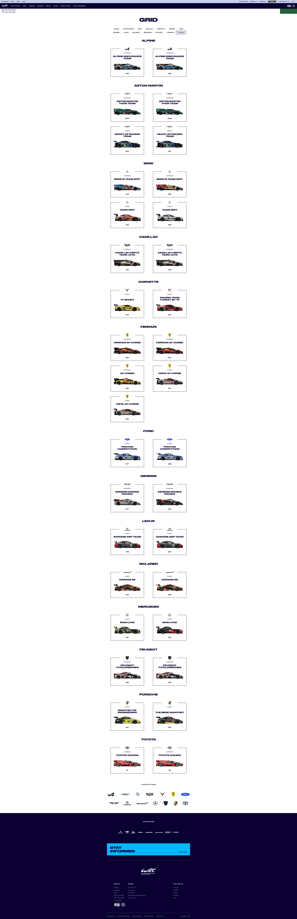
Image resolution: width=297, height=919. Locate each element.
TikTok (175, 898)
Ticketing (262, 1)
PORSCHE (170, 32)
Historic (116, 893)
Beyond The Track (119, 895)
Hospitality (253, 1)
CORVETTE (161, 29)
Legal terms (136, 916)
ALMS (23, 1)
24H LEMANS (5, 1)
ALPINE (116, 29)
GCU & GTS (159, 916)
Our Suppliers (117, 900)
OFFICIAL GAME (243, 1)
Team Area (131, 890)
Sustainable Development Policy (137, 895)
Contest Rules (132, 898)
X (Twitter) (176, 890)
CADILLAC (149, 29)
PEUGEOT (159, 32)
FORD (181, 29)
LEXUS (126, 32)
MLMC (18, 1)
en (293, 1)
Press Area (131, 893)
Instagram (176, 895)
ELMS (12, 1)
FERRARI (172, 29)
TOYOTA (181, 32)
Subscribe (183, 852)
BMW (140, 29)
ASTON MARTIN (128, 29)
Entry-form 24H (132, 888)
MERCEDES (148, 32)
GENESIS (116, 32)
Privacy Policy (149, 916)
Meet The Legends (119, 898)
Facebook (176, 888)
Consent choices (124, 916)
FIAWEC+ (116, 888)
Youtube (175, 893)
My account (283, 1)
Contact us (111, 916)
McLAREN (136, 32)
